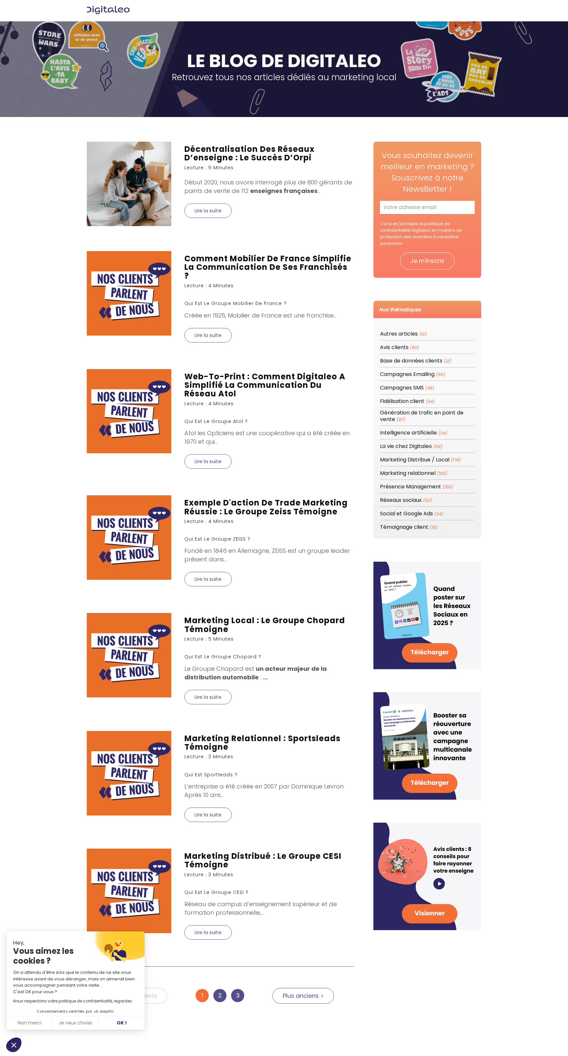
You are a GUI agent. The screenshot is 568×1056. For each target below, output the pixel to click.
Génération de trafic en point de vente (421, 416)
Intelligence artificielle (413, 433)
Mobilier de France (255, 315)
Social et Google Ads (411, 513)
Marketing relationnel (413, 473)
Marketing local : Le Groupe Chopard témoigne (264, 624)
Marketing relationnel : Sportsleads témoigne (262, 742)
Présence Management (416, 486)
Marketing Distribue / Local (420, 460)
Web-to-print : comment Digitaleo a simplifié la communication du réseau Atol (264, 385)
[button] (14, 1045)
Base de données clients (415, 361)
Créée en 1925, (206, 315)
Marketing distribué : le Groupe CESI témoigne (263, 860)
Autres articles (403, 334)
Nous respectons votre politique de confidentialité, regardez (72, 1001)
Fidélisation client (407, 401)
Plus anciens (303, 996)
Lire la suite (208, 210)
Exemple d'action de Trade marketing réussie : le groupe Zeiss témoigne (266, 507)
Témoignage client (409, 527)
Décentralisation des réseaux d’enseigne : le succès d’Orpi (249, 153)
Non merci (29, 1023)
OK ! (122, 1023)
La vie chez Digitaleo (411, 446)
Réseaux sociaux (406, 500)
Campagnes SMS (407, 388)
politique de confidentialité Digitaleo (415, 227)
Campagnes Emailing (412, 374)
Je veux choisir (75, 1023)
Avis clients (399, 347)
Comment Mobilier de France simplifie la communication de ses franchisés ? (267, 267)
